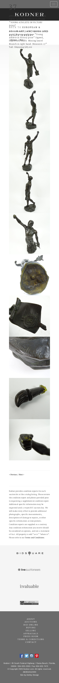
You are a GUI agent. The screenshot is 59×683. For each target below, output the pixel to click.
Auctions (31, 622)
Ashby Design (33, 675)
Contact (31, 642)
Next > (21, 474)
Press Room (30, 636)
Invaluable (29, 586)
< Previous (13, 474)
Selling (31, 630)
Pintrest (37, 656)
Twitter (27, 656)
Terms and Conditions (34, 537)
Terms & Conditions (31, 639)
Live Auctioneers (29, 570)
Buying (31, 627)
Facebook (21, 656)
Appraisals (30, 633)
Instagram (32, 656)
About (31, 619)
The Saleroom (29, 603)
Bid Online (30, 624)
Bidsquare (29, 553)
